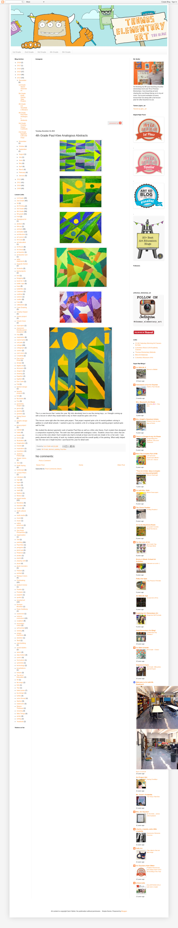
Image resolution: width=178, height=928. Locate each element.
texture (19, 673)
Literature (20, 477)
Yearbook (20, 721)
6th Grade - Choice (153, 649)
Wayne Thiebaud (20, 707)
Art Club (19, 240)
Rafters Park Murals (153, 387)
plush (19, 563)
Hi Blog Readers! (152, 509)
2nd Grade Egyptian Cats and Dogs (23, 135)
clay (18, 334)
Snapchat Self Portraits (154, 615)
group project (21, 425)
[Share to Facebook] (71, 446)
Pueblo (19, 589)
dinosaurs (20, 368)
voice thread (21, 698)
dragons (20, 371)
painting (57, 449)
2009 (19, 188)
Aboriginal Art (21, 219)
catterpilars (20, 305)
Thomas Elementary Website (145, 352)
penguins (20, 547)
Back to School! (141, 771)
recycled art (21, 600)
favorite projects (19, 392)
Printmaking (21, 580)
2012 (19, 179)
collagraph (20, 348)
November (22, 141)
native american (20, 524)
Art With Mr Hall (142, 596)
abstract (51, 449)
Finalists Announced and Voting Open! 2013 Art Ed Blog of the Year (154, 869)
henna (19, 438)
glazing (19, 411)
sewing (19, 631)
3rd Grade (42, 52)
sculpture (20, 621)
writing (19, 719)
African (19, 226)
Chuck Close (21, 321)
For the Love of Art (143, 542)
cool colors (20, 353)
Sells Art (139, 848)
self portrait (20, 628)
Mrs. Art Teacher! (142, 812)
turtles (19, 696)
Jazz (18, 463)
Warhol (19, 701)
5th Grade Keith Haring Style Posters (22, 97)
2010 (19, 185)
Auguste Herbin (22, 264)
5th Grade (66, 52)
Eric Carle (20, 381)
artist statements (20, 260)
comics (19, 350)
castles (19, 299)
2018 (19, 62)
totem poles (21, 690)
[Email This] (63, 446)
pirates (19, 555)
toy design (20, 693)
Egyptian (20, 376)
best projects (21, 271)
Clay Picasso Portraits (154, 580)
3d (18, 203)
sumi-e (19, 657)
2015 (19, 72)
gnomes (19, 414)
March (21, 169)
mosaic (19, 508)
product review (22, 585)
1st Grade (17, 52)
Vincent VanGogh (152, 475)
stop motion (21, 655)
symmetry (20, 663)
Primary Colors (22, 576)
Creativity (20, 356)
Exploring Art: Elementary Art (147, 613)
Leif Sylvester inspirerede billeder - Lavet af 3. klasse (153, 457)
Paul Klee (63, 449)
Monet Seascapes (152, 492)
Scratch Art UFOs (152, 598)
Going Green (21, 416)
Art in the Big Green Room (145, 525)
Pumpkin (20, 592)
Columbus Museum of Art (144, 358)
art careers (20, 237)
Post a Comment (45, 461)
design (19, 363)
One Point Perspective (21, 531)
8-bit (18, 216)
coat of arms (21, 340)
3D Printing (21, 206)
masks (19, 488)
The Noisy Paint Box (153, 796)
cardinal (19, 294)
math (18, 490)
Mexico (19, 496)
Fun (18, 401)
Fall (18, 384)
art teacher (20, 252)
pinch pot (20, 550)
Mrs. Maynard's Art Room (145, 402)
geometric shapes (20, 405)
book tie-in (20, 281)
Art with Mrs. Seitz (142, 490)
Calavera (20, 291)
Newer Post (40, 465)
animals (19, 229)
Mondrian (20, 503)
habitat (19, 430)
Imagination (21, 443)
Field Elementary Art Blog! (146, 630)
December (22, 80)
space (19, 652)
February (22, 172)
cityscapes (20, 326)
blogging (20, 278)
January (22, 176)
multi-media (21, 515)
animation (20, 232)
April (21, 166)
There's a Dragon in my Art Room (148, 436)
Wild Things (21, 714)
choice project (22, 316)
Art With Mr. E (141, 367)
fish (18, 396)
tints (18, 685)
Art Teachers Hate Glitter (145, 866)
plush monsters (22, 566)
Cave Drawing (22, 307)
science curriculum (20, 617)
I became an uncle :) (153, 563)
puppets (19, 595)
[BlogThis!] (66, 446)
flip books (20, 398)
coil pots (20, 342)
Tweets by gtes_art (139, 109)
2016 (19, 69)
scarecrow (20, 614)
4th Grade (54, 52)
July (20, 157)
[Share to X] (68, 446)
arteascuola (140, 883)
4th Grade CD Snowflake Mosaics (23, 107)
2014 (19, 75)
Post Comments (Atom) (53, 469)
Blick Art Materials (141, 355)
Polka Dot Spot (141, 579)
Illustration (20, 440)
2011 (19, 182)
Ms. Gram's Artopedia (144, 795)
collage (19, 345)
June (21, 160)
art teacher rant (22, 255)
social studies (21, 648)
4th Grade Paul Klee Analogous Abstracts (23, 116)
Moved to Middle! (152, 369)
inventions (20, 451)
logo (18, 480)
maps (19, 485)
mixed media (21, 498)
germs (19, 408)
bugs (18, 286)
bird (18, 276)
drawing (19, 374)
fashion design (22, 387)
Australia (20, 268)
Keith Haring (21, 465)
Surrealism (20, 660)
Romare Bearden (20, 605)
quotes (19, 597)
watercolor (20, 704)
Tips (18, 688)
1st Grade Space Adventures (23, 87)
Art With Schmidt (142, 648)
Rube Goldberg (22, 609)
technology (20, 665)
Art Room (20, 247)
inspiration (20, 448)
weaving (20, 711)
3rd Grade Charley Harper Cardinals (23, 126)
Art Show (20, 250)
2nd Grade (29, 52)
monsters (20, 506)
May (20, 163)
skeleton (20, 638)
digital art (20, 366)
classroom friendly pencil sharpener (22, 330)
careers (19, 297)
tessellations (21, 668)
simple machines (20, 634)
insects (19, 446)
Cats (18, 302)
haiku (19, 432)
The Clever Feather (143, 507)
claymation (20, 337)
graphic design (22, 421)
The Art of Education (20, 676)
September (23, 149)
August (21, 154)
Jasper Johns (21, 458)
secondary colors (20, 624)
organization (21, 535)
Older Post (121, 465)
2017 (19, 65)
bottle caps (20, 283)
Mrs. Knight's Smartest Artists (147, 419)
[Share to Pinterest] (73, 446)
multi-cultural (21, 511)
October (22, 146)
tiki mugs (20, 682)
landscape (20, 470)
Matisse (19, 493)
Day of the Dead (20, 359)
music (19, 521)
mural (19, 518)
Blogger (124, 911)
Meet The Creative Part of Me (147, 454)
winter (19, 716)
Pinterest (20, 553)
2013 (19, 78)
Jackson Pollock (20, 455)
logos (19, 482)
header (19, 435)
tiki (18, 680)
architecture (21, 234)
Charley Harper (22, 312)
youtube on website (115, 123)
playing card (21, 561)
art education (21, 242)
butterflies (20, 289)
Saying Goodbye (152, 779)
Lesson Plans (21, 473)
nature (19, 528)
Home (81, 465)
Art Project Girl (141, 777)
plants (19, 558)
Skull (18, 640)
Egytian (19, 379)
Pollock (19, 571)
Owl (18, 539)
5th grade (20, 214)
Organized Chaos (142, 665)
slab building (21, 643)
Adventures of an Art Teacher (147, 385)
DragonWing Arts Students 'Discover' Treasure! (153, 440)
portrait (19, 573)
